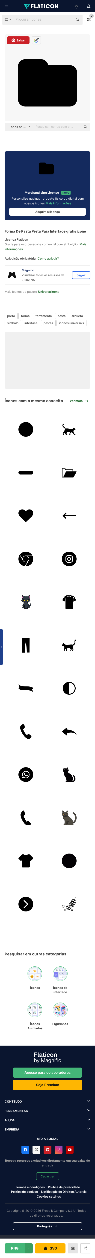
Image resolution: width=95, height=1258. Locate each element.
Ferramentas (16, 1111)
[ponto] (69, 861)
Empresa (12, 1129)
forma (25, 316)
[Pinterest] (47, 1150)
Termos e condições (30, 1187)
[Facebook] (25, 1150)
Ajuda (10, 1120)
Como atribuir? (48, 258)
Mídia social (47, 1139)
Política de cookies (24, 1191)
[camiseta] (69, 602)
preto (11, 316)
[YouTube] (70, 1150)
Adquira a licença (47, 212)
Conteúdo (13, 1101)
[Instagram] (58, 1150)
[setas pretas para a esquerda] (69, 731)
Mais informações (58, 203)
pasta (61, 316)
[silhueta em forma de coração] (26, 516)
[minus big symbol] (26, 472)
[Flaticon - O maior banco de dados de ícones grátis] (41, 6)
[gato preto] (26, 602)
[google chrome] (26, 559)
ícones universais (71, 323)
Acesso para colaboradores (47, 1072)
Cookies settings (49, 1196)
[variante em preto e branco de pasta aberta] (69, 472)
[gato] (69, 429)
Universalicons (48, 291)
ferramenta (44, 316)
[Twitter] (36, 1150)
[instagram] (69, 559)
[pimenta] (69, 904)
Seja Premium (47, 1085)
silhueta (77, 316)
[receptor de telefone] (26, 731)
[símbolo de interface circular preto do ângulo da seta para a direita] (26, 904)
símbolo (12, 323)
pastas (48, 323)
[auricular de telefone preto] (26, 818)
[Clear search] (67, 20)
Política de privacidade (64, 1187)
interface (31, 323)
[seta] (69, 516)
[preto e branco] (69, 688)
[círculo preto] (26, 429)
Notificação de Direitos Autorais (63, 1191)
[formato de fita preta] (26, 688)
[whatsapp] (26, 774)
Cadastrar (48, 1176)
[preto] (26, 645)
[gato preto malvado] (69, 774)
